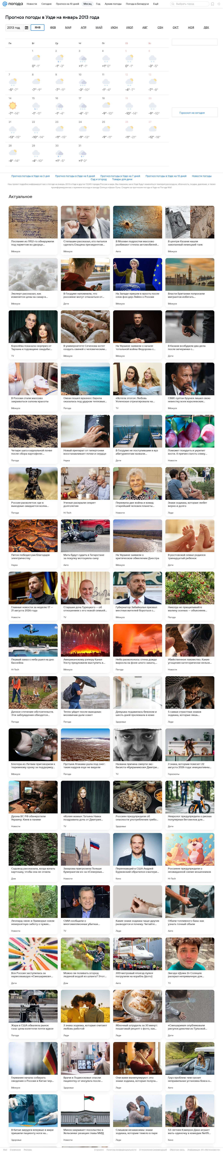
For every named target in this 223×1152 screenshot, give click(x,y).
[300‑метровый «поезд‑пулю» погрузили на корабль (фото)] (137, 962)
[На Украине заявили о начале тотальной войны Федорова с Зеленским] (137, 334)
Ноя (191, 27)
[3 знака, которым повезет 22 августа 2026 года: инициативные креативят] (189, 752)
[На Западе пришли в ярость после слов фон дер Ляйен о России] (137, 282)
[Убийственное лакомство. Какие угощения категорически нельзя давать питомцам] (189, 648)
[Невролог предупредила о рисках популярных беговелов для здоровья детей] (189, 805)
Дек (206, 27)
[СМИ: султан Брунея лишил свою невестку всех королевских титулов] (189, 387)
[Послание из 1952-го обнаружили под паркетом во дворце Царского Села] (33, 230)
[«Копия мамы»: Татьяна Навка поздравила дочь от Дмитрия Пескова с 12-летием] (85, 805)
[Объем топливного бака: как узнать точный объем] (189, 909)
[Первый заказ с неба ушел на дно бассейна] (33, 648)
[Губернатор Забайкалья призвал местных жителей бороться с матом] (137, 596)
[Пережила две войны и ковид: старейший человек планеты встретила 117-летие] (137, 491)
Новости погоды (202, 176)
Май (99, 27)
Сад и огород (99, 179)
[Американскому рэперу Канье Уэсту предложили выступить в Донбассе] (85, 648)
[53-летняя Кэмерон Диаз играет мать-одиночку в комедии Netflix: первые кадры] (189, 1118)
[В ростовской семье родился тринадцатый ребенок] (189, 543)
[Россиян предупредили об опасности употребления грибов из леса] (137, 805)
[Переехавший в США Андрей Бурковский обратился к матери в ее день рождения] (137, 857)
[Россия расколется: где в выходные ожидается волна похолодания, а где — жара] (33, 491)
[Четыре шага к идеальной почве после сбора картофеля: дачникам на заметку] (33, 439)
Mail (5, 1150)
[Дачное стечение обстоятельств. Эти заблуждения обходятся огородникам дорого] (33, 700)
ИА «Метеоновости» (210, 1150)
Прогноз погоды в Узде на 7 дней (120, 176)
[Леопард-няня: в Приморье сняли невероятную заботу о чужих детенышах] (33, 909)
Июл (129, 27)
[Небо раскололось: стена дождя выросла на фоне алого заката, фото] (137, 648)
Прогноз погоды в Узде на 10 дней (166, 176)
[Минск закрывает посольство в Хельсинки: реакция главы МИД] (85, 1118)
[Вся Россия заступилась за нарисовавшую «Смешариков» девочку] (33, 962)
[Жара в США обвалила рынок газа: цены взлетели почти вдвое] (33, 1014)
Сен (160, 27)
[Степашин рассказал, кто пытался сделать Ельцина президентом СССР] (85, 230)
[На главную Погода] (15, 4)
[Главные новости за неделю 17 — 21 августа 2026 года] (33, 596)
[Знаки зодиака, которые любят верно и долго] (189, 491)
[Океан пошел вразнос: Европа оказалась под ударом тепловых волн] (85, 387)
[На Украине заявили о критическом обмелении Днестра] (137, 543)
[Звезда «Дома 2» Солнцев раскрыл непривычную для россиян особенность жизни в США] (189, 962)
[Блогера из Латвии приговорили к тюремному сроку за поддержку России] (33, 752)
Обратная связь (177, 1150)
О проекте (99, 1150)
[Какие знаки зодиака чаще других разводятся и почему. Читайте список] (137, 909)
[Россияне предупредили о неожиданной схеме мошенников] (189, 857)
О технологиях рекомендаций (153, 1150)
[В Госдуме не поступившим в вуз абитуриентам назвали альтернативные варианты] (137, 439)
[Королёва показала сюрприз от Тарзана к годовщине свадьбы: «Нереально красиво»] (33, 334)
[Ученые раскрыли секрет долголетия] (85, 491)
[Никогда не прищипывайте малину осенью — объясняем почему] (189, 596)
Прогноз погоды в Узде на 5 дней (75, 176)
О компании (15, 1150)
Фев (53, 27)
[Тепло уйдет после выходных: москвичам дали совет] (85, 700)
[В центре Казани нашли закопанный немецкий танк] (189, 230)
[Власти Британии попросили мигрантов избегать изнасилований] (189, 282)
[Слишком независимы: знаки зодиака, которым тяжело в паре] (137, 1118)
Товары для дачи (122, 179)
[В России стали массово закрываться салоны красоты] (33, 387)
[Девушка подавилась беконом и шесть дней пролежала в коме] (137, 700)
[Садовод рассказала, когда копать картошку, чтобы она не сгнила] (33, 857)
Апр (83, 27)
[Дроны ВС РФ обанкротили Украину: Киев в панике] (33, 805)
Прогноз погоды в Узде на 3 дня (30, 176)
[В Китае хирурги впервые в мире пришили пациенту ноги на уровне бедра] (33, 1118)
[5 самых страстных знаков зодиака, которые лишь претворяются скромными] (189, 700)
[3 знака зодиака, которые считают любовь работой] (85, 1014)
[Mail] (5, 4)
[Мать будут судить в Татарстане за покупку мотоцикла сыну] (85, 543)
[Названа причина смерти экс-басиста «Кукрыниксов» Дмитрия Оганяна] (137, 752)
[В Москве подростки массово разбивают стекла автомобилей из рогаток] (137, 230)
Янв (37, 27)
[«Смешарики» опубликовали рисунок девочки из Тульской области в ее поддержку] (189, 1014)
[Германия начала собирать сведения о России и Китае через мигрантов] (33, 1066)
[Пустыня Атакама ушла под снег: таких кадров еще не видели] (85, 752)
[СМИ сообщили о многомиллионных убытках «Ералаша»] (85, 909)
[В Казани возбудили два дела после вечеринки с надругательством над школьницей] (189, 334)
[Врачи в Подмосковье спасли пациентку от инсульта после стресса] (85, 1066)
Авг (145, 27)
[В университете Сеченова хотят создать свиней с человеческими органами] (85, 334)
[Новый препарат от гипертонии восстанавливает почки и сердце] (85, 439)
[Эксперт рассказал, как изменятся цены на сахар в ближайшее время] (33, 282)
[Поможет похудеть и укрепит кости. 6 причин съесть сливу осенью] (189, 439)
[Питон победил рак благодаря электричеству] (33, 543)
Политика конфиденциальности (121, 1150)
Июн (114, 27)
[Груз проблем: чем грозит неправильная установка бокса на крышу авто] (189, 1066)
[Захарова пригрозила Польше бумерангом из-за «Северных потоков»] (85, 857)
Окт (176, 27)
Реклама (28, 1150)
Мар (68, 27)
